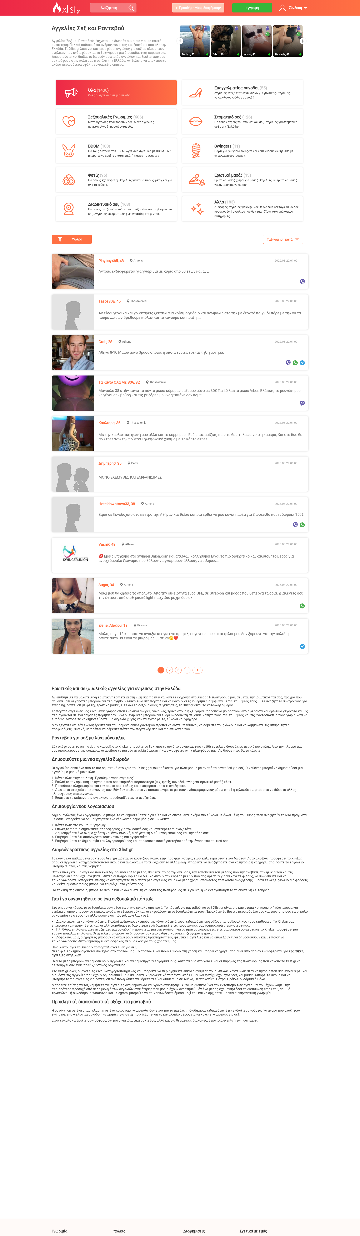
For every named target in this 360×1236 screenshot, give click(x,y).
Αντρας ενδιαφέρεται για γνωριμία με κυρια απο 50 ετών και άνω (154, 271)
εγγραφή (252, 8)
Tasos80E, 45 (110, 301)
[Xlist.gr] (66, 8)
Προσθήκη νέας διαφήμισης (200, 8)
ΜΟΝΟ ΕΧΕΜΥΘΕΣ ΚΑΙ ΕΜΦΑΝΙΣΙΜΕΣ (130, 477)
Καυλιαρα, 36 (109, 423)
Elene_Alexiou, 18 (113, 625)
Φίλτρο (77, 239)
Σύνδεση (295, 8)
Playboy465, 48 (111, 261)
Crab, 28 (105, 342)
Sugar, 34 (106, 585)
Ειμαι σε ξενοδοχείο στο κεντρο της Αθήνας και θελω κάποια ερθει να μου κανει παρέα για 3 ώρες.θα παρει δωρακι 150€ (201, 514)
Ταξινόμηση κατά (279, 239)
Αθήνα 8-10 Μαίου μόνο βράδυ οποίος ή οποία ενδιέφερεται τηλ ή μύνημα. (161, 352)
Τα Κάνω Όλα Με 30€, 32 (119, 382)
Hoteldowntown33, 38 (117, 504)
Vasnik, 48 (107, 544)
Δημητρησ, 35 (110, 463)
